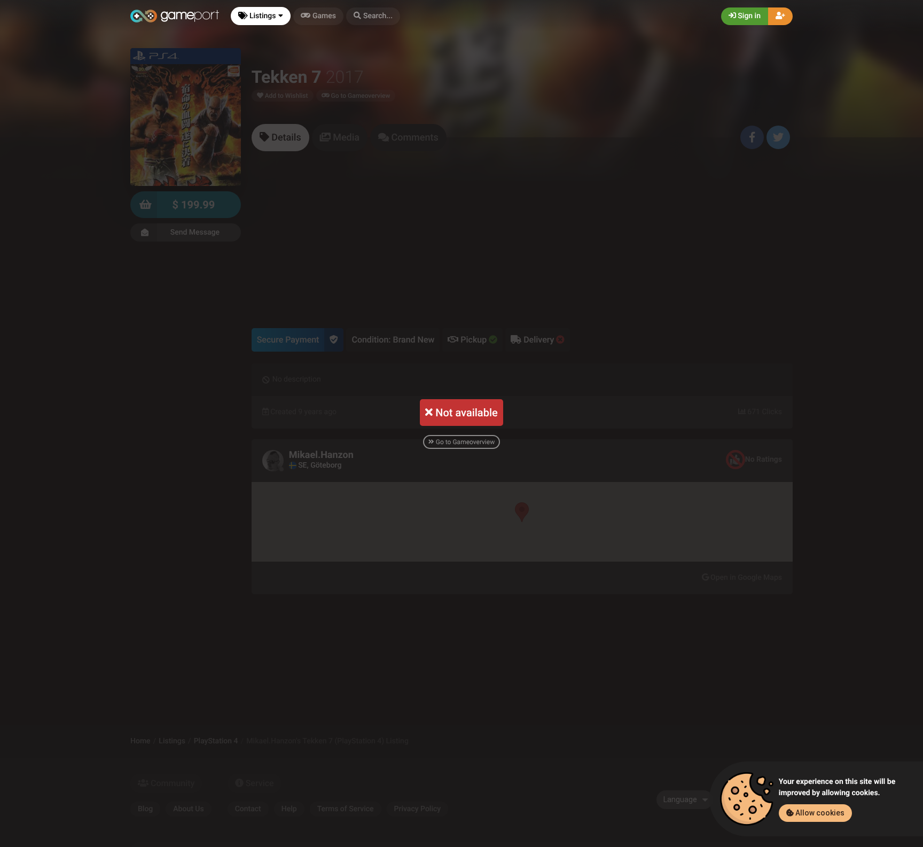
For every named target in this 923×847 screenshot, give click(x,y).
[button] (373, 16)
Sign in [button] (748, 16)
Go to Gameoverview (464, 442)
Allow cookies (819, 813)
